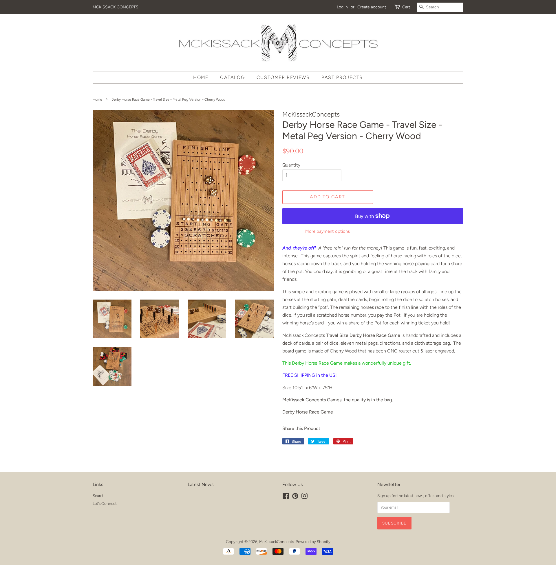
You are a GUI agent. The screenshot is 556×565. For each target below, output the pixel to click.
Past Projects (342, 77)
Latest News (200, 484)
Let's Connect (105, 503)
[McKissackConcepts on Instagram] (304, 497)
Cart (406, 7)
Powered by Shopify (313, 541)
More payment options (327, 231)
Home (200, 77)
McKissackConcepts (276, 541)
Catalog (232, 77)
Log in (342, 7)
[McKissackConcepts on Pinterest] (295, 497)
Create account (371, 7)
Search (99, 495)
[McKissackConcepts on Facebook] (285, 497)
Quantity (291, 165)
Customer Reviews (283, 77)
